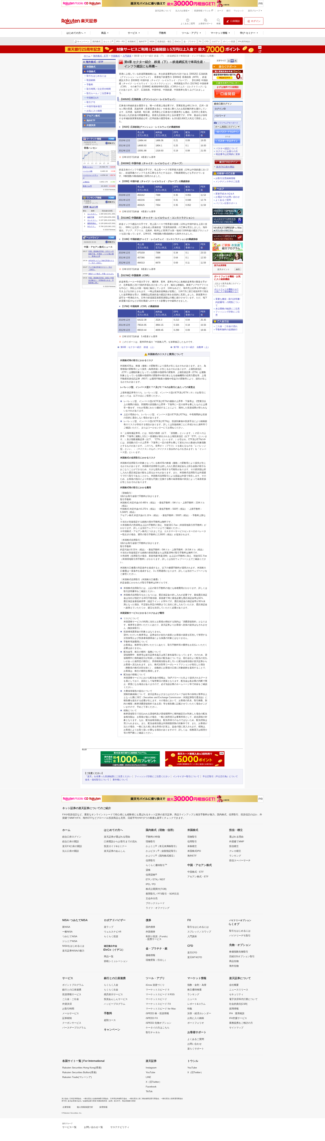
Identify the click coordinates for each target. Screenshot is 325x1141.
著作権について (120, 779)
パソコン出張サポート (226, 203)
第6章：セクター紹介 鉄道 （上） (138, 347)
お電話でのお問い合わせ (227, 197)
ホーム (87, 56)
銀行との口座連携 (71, 989)
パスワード (220, 115)
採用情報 (234, 1008)
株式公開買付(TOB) (156, 889)
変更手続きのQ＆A (224, 193)
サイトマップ (236, 1027)
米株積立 (192, 846)
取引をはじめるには (96, 76)
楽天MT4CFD (194, 957)
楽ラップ (108, 927)
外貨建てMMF (236, 841)
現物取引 (150, 841)
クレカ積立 (235, 851)
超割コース (110, 1020)
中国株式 (115, 56)
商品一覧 (108, 956)
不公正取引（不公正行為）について (220, 776)
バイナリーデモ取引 (240, 935)
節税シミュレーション (116, 961)
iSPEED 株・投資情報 (157, 1013)
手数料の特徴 (153, 836)
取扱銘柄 (90, 80)
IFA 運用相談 (236, 1013)
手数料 (89, 84)
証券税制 (67, 1018)
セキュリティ (236, 994)
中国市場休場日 (94, 106)
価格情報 (150, 955)
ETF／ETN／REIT (155, 879)
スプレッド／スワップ (199, 931)
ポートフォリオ (195, 1022)
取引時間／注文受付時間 (98, 89)
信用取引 (150, 860)
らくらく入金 (111, 984)
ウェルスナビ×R (112, 931)
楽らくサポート (195, 1048)
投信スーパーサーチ (240, 860)
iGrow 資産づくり (155, 984)
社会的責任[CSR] (238, 1003)
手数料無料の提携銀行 (226, 329)
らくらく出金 (111, 989)
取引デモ (90, 102)
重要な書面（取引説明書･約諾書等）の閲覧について (228, 302)
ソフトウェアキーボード (228, 123)
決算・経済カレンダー (199, 1013)
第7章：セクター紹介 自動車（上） (192, 347)
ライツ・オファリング (157, 908)
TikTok (149, 1091)
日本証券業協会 (75, 1098)
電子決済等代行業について (243, 999)
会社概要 (234, 984)
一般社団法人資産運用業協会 (172, 1098)
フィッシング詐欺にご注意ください (152, 776)
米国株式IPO (194, 851)
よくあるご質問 (223, 200)
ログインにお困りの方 (227, 151)
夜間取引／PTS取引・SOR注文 (162, 893)
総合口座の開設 (70, 841)
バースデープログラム (74, 1027)
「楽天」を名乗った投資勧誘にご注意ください (108, 776)
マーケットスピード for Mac (161, 1008)
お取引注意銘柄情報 (225, 178)
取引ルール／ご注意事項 (98, 93)
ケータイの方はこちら (157, 1027)
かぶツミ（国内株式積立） (161, 855)
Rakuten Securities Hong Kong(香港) (82, 1067)
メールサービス (70, 1013)
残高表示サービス (113, 994)
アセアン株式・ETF (198, 876)
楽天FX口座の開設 (72, 846)
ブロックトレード (155, 903)
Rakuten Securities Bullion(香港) (79, 1072)
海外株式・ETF (100, 56)
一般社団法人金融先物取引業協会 (95, 1098)
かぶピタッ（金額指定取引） (162, 850)
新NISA (66, 927)
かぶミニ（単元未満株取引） (162, 846)
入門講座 (127, 56)
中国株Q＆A (92, 97)
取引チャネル (153, 1032)
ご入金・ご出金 (70, 999)
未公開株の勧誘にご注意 (227, 308)
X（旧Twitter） (153, 1081)
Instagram (151, 1067)
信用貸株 (151, 874)
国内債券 (150, 927)
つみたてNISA (69, 936)
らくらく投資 (111, 936)
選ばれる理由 (236, 836)
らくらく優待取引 (156, 865)
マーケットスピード (156, 999)
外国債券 (150, 931)
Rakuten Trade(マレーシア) (77, 1077)
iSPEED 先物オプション (158, 1022)
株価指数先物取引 (238, 951)
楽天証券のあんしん (114, 851)
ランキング (235, 855)
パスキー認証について (227, 148)
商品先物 (234, 961)
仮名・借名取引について (97, 779)
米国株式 (91, 66)
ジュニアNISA (69, 941)
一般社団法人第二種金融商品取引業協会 (144, 1098)
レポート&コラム (196, 1003)
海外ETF (91, 120)
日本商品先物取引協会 (118, 1098)
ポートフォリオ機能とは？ (226, 289)
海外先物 (234, 966)
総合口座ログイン (71, 836)
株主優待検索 (194, 989)
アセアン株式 (93, 115)
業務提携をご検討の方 (241, 1022)
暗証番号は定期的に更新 (228, 154)
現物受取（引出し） (156, 960)
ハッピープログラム (114, 1003)
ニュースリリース (238, 989)
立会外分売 (152, 898)
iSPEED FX (152, 1018)
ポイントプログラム (73, 984)
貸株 (148, 870)
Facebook (151, 1086)
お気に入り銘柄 (94, 111)
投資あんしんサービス (116, 999)
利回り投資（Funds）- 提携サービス (157, 937)
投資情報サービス (71, 994)
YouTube (150, 1072)
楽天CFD (192, 952)
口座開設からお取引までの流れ (120, 841)
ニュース (192, 999)
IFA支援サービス (238, 1018)
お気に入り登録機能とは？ (226, 291)
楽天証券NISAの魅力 (73, 950)
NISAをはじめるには (73, 946)
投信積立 (234, 846)
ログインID (220, 108)
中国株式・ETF (195, 871)
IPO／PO (151, 884)
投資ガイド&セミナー (115, 846)
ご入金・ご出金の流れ (226, 326)
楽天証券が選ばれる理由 (117, 836)
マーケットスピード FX (158, 1003)
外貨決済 (91, 125)
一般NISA (67, 931)
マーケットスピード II (157, 989)
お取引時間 (68, 1008)
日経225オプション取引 (242, 956)
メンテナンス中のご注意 (227, 181)
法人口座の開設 (70, 851)
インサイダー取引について (186, 776)
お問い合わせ (194, 1043)
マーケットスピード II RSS (160, 994)
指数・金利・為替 (196, 984)
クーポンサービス (71, 1022)
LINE (148, 1077)
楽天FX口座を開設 (225, 166)
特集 (189, 1008)
